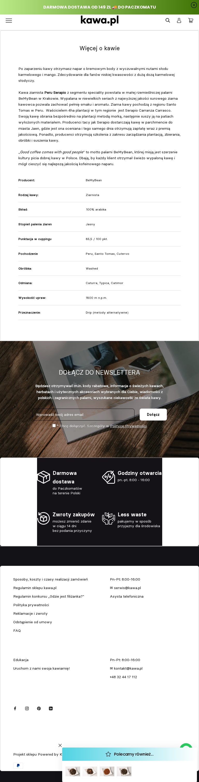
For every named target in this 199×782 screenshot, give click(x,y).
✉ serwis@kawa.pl (125, 587)
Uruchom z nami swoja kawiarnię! (41, 668)
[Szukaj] (168, 20)
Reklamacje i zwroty (30, 613)
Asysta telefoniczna (127, 596)
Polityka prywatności (31, 605)
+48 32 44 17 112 (123, 677)
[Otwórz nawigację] (9, 20)
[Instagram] (27, 708)
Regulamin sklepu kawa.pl (34, 587)
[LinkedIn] (51, 708)
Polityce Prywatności (128, 426)
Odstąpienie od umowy (32, 622)
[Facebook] (15, 708)
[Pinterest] (39, 708)
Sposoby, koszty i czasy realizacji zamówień (50, 579)
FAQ (17, 630)
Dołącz (153, 414)
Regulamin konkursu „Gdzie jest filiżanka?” (48, 596)
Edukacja (21, 659)
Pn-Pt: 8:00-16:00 (125, 579)
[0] (190, 21)
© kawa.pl (20, 747)
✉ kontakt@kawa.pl (126, 668)
